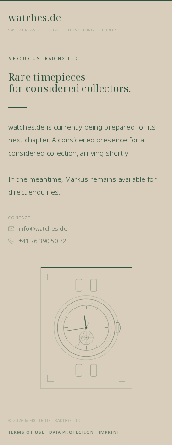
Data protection (71, 432)
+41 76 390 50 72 (43, 241)
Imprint (109, 432)
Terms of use (26, 432)
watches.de (34, 17)
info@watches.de (43, 229)
